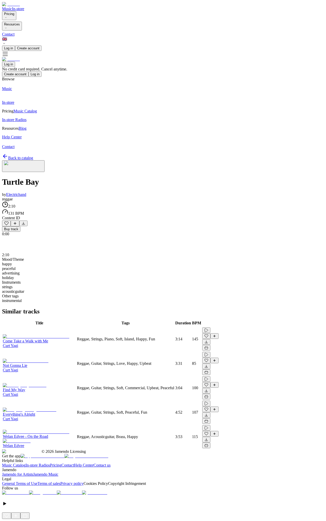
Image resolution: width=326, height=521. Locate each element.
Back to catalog (20, 158)
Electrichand (16, 194)
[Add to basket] (206, 348)
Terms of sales (48, 483)
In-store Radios (37, 465)
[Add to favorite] (6, 223)
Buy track (11, 229)
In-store (18, 9)
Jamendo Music (45, 474)
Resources (12, 24)
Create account (28, 48)
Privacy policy (72, 483)
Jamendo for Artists (17, 474)
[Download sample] (23, 223)
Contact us (102, 465)
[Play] (23, 166)
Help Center (83, 465)
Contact (8, 34)
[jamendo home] (11, 4)
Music (7, 9)
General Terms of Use (19, 483)
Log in (8, 48)
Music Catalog (13, 465)
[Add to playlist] (15, 223)
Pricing (9, 14)
